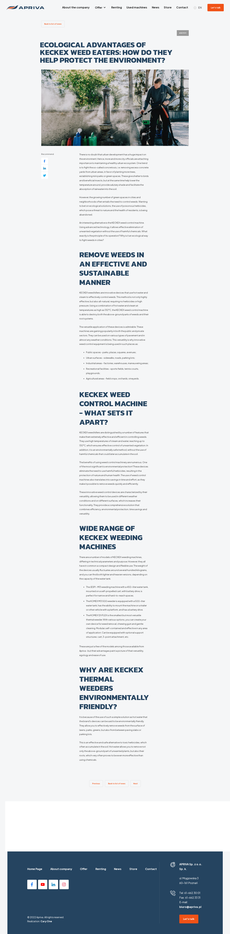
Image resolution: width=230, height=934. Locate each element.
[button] (100, 8)
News (117, 869)
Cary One (46, 921)
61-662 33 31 (193, 897)
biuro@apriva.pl (190, 907)
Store (133, 869)
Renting (100, 869)
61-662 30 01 (192, 893)
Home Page (34, 869)
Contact (151, 869)
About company (61, 869)
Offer (83, 869)
